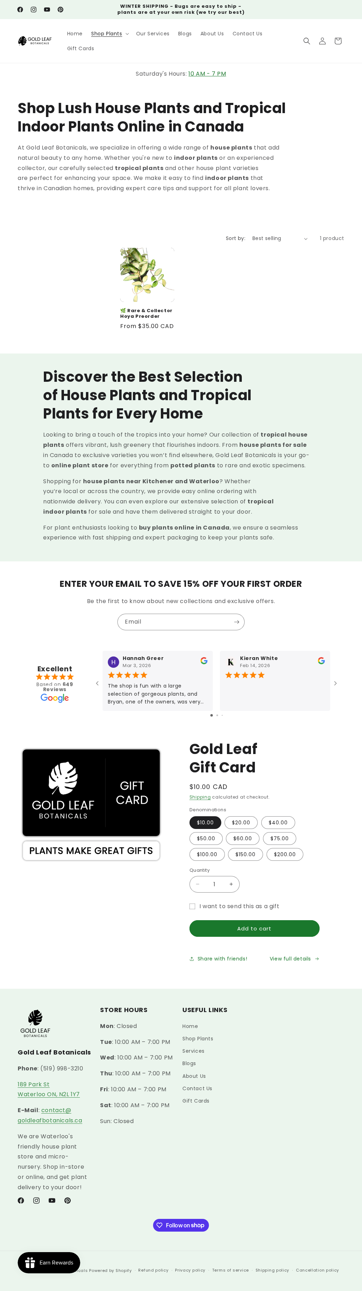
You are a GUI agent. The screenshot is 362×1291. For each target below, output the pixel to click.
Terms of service (230, 1270)
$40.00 (278, 822)
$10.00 (205, 822)
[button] (109, 33)
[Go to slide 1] (211, 715)
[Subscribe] (236, 622)
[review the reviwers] (204, 662)
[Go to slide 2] (217, 715)
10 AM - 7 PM (207, 74)
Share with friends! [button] (222, 958)
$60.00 (242, 838)
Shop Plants (198, 1038)
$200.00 (285, 854)
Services (193, 1051)
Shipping (200, 797)
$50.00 (206, 838)
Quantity (199, 870)
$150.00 (245, 854)
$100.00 (207, 854)
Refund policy (153, 1270)
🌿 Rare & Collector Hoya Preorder (146, 314)
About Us (194, 1076)
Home (190, 1026)
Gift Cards (196, 1100)
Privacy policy (190, 1270)
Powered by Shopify (110, 1270)
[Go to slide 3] (222, 715)
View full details (290, 958)
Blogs (189, 1063)
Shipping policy (273, 1270)
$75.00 (279, 838)
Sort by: (235, 238)
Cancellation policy (317, 1270)
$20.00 (241, 822)
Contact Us (197, 1088)
